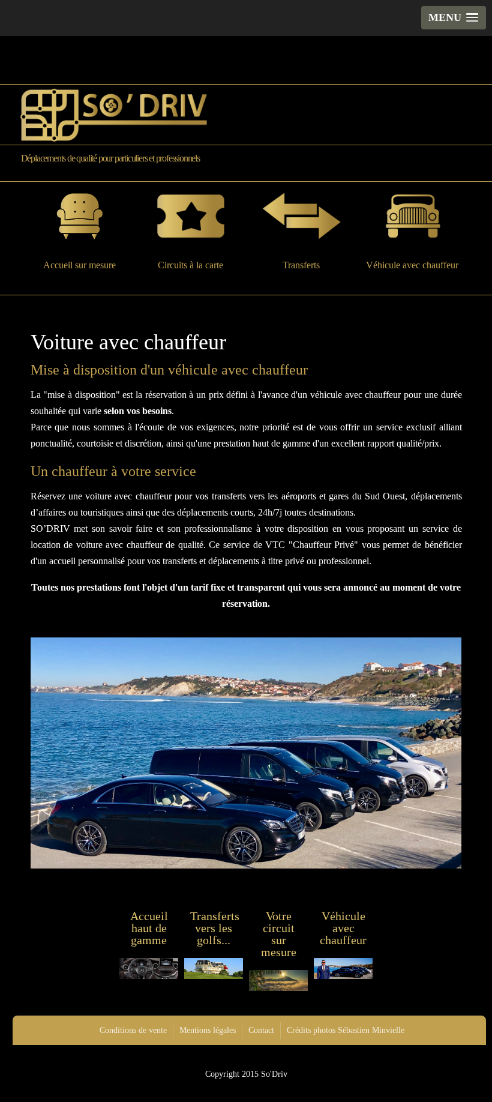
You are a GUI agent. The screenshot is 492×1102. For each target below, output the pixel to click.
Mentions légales (207, 1030)
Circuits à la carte (190, 264)
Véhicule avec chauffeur (412, 264)
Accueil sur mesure (79, 264)
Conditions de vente (133, 1030)
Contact (261, 1030)
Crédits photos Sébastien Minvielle (345, 1030)
